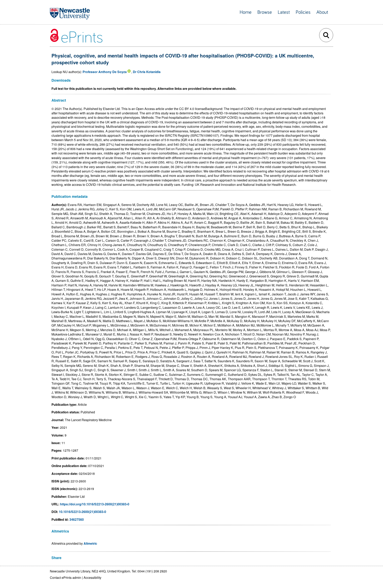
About (322, 12)
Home (246, 12)
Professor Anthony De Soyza (105, 71)
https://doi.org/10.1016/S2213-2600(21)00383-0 (94, 504)
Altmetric (90, 543)
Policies (303, 12)
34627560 (76, 519)
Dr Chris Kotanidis (147, 71)
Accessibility (92, 577)
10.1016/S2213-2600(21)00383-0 (82, 511)
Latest (284, 12)
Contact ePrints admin (65, 577)
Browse (264, 12)
